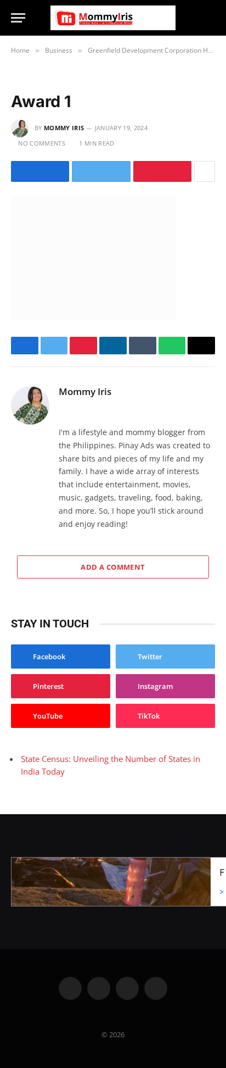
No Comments (41, 143)
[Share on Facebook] (40, 171)
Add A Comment (113, 567)
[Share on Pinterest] (162, 171)
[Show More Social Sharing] (204, 171)
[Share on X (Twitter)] (101, 171)
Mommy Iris (64, 128)
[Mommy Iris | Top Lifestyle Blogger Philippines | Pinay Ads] (113, 18)
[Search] (210, 17)
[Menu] (18, 17)
